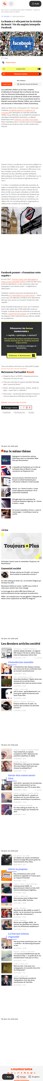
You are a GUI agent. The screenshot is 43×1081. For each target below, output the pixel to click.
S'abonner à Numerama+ (20, 355)
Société (6, 16)
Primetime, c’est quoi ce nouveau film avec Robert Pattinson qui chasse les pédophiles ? (26, 766)
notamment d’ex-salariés (17, 314)
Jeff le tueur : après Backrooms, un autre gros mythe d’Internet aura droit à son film (27, 693)
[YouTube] (8, 1073)
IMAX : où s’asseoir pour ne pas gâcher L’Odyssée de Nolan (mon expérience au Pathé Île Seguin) (21, 597)
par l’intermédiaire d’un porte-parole (21, 295)
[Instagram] (18, 1073)
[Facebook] (21, 1073)
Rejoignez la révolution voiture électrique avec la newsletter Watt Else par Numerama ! (25, 458)
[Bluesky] (31, 1073)
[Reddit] (25, 1073)
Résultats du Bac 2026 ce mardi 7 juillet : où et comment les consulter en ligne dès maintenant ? (27, 912)
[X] (15, 1073)
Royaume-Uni (19, 412)
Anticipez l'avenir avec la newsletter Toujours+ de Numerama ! (20, 562)
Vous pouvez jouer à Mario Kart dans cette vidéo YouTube (26, 899)
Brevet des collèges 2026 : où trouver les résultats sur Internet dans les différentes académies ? (26, 924)
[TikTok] (11, 1073)
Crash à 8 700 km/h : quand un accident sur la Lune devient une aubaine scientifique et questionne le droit (27, 797)
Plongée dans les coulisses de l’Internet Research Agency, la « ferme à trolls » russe (26, 501)
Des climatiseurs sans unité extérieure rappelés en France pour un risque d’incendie (27, 876)
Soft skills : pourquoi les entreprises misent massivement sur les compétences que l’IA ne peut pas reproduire (28, 785)
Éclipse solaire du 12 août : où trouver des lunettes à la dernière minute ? (24, 573)
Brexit (30, 372)
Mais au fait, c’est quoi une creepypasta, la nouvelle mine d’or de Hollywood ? (27, 968)
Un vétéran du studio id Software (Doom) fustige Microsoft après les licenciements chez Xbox (27, 860)
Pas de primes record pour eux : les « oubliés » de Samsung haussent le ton (27, 943)
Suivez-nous (7, 84)
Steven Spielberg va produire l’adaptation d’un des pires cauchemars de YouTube (25, 980)
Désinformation (19, 16)
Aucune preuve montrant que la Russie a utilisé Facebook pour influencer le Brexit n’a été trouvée (25, 480)
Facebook (7, 412)
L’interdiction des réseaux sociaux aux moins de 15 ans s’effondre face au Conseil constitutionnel (27, 669)
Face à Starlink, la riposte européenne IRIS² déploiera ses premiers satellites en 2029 (26, 754)
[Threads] (34, 1073)
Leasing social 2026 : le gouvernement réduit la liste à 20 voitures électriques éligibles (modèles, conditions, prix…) (26, 888)
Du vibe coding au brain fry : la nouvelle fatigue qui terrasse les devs (21, 582)
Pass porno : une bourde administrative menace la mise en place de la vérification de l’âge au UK (21, 395)
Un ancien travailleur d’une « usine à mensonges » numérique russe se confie (26, 512)
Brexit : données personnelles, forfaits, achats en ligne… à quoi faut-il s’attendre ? (21, 389)
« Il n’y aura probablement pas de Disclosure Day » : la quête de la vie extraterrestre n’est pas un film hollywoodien (27, 956)
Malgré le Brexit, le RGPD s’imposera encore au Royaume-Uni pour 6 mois (20, 377)
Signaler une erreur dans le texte (13, 402)
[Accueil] (5, 4)
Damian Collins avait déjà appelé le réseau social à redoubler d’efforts (19, 280)
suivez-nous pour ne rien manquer (13, 368)
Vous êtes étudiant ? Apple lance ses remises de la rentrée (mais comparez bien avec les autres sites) (28, 681)
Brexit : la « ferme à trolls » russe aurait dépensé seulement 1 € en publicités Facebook (25, 491)
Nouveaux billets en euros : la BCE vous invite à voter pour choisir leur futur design (19, 587)
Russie (31, 412)
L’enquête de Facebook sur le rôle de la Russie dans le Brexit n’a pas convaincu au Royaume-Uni (26, 469)
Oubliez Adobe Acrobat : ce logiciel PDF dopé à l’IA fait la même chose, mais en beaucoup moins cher (27, 653)
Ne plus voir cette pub (9, 446)
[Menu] (11, 4)
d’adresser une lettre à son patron (26, 119)
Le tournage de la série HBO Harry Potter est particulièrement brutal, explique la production (19, 592)
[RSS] (28, 1073)
